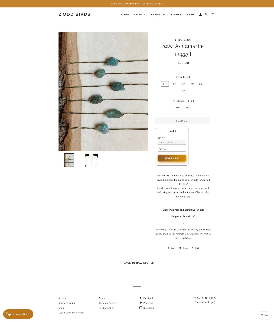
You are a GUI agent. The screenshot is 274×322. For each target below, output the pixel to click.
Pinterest (148, 302)
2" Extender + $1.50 (183, 100)
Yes (188, 107)
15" (174, 84)
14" (165, 84)
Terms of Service (108, 302)
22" (183, 90)
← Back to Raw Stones (137, 262)
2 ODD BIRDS (75, 14)
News (191, 14)
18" (192, 84)
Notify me (172, 158)
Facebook (148, 297)
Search (62, 297)
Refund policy (106, 307)
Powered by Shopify (205, 302)
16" (183, 84)
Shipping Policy (67, 302)
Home (125, 14)
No (178, 107)
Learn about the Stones (71, 312)
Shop (138, 14)
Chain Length (183, 76)
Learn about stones (166, 14)
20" (201, 84)
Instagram (149, 307)
